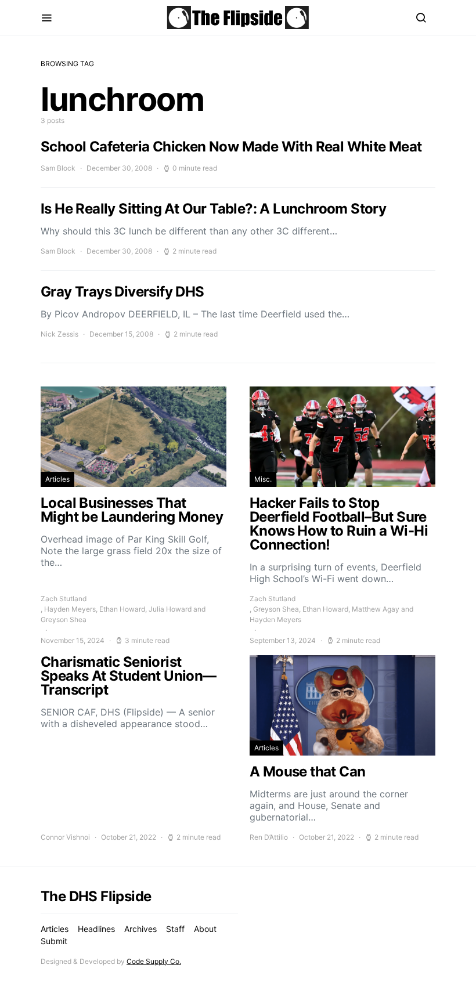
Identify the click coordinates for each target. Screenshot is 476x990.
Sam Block (58, 168)
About (205, 929)
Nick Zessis (59, 334)
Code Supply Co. (154, 961)
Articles (57, 479)
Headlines (96, 929)
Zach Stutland (63, 598)
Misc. (263, 479)
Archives (140, 929)
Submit (54, 941)
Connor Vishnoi (65, 837)
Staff (175, 929)
